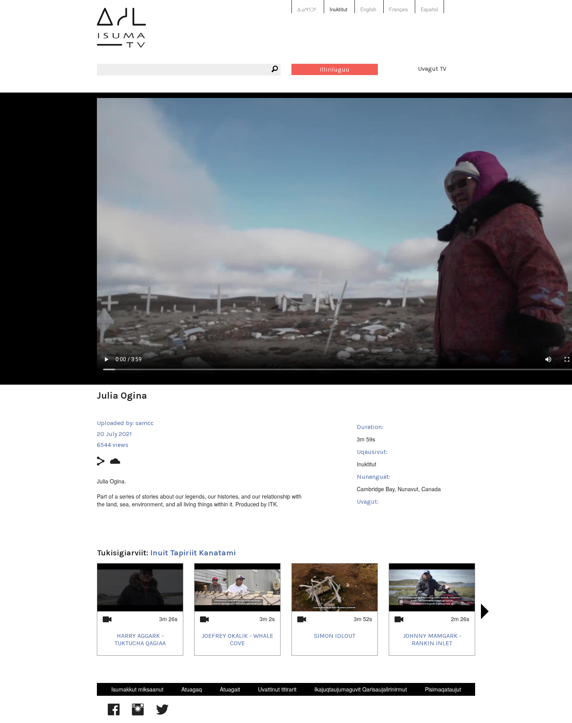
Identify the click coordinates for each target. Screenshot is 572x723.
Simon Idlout (334, 635)
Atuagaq (191, 689)
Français (398, 9)
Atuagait (230, 689)
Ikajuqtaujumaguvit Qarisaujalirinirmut (360, 689)
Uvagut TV (432, 68)
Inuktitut (338, 9)
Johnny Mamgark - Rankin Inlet (432, 639)
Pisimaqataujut (443, 689)
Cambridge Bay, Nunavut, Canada (399, 489)
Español (429, 9)
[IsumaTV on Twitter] (162, 713)
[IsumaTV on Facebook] (113, 713)
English (368, 9)
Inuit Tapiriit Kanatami (193, 552)
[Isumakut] (121, 33)
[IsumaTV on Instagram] (137, 713)
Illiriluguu (334, 69)
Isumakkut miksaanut (137, 689)
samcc (144, 423)
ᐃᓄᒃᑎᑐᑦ (307, 9)
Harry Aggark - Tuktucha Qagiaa (140, 639)
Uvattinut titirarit (277, 689)
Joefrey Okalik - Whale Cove (237, 639)
